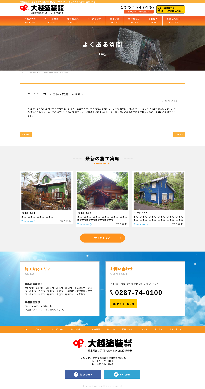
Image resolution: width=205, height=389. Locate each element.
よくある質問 (94, 20)
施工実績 (114, 20)
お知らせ (143, 329)
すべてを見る (102, 238)
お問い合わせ (174, 20)
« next (25, 134)
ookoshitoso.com (93, 386)
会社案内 (153, 20)
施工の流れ (73, 20)
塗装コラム (134, 20)
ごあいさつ (30, 20)
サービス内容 (51, 20)
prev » (179, 134)
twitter (125, 374)
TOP (21, 72)
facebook (86, 374)
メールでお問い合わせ (172, 9)
